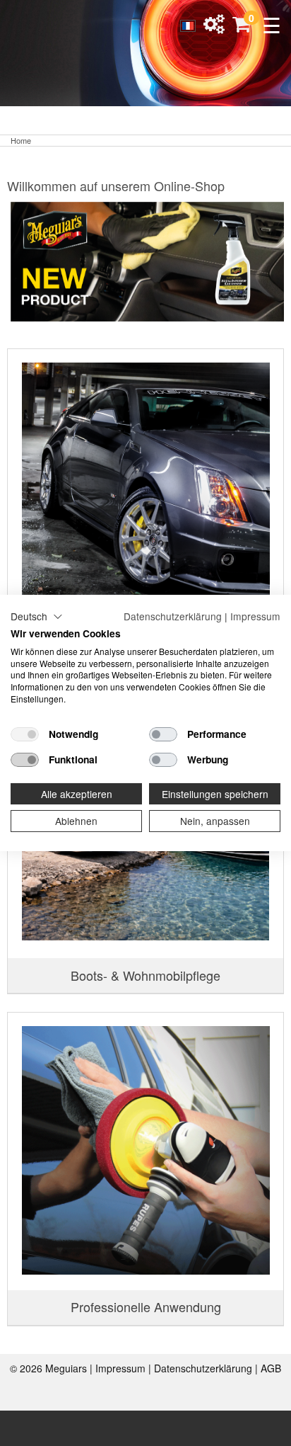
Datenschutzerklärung (204, 1368)
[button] (37, 616)
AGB (271, 1368)
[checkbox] (25, 734)
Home (21, 140)
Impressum (121, 1368)
